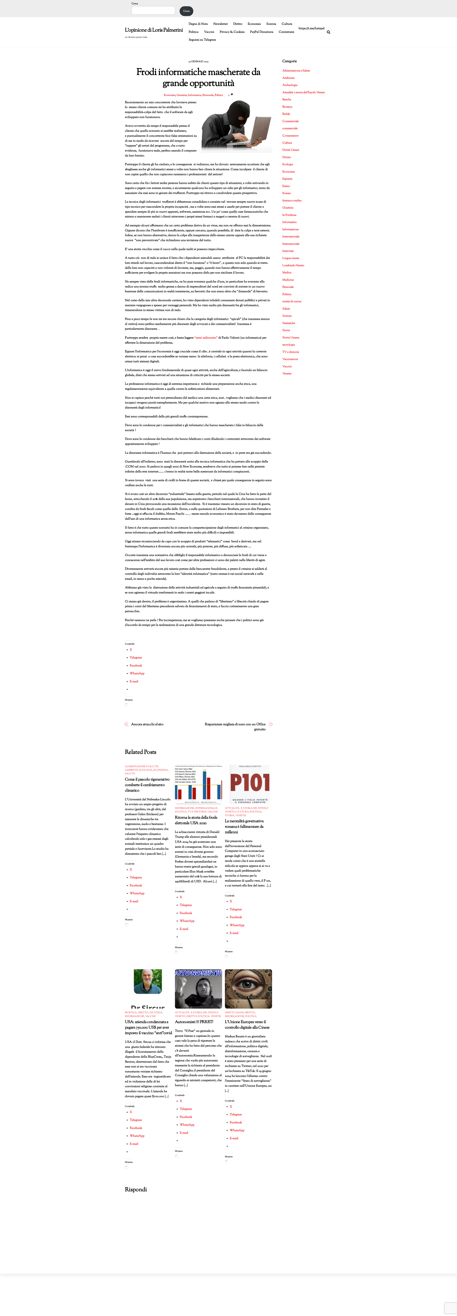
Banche (286, 100)
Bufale (286, 114)
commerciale (290, 129)
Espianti (287, 179)
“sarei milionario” (206, 338)
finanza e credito (292, 201)
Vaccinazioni (290, 359)
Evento (286, 193)
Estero (286, 186)
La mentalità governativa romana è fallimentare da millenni (244, 826)
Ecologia (146, 770)
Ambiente (131, 770)
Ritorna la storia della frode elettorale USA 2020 (196, 820)
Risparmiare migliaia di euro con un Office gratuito (235, 727)
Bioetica (131, 1012)
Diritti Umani (234, 1012)
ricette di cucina (291, 302)
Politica (194, 32)
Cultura (287, 24)
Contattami (286, 32)
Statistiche (288, 323)
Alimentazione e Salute (141, 766)
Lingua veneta (290, 258)
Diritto (237, 24)
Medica (286, 273)
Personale (208, 95)
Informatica (194, 95)
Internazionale (206, 808)
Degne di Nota (198, 24)
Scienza (271, 24)
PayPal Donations (261, 32)
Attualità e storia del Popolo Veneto (303, 93)
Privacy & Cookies (232, 32)
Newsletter (220, 24)
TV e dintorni (197, 811)
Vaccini (209, 32)
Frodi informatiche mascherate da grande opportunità (198, 78)
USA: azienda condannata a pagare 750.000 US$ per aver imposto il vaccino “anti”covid (148, 1027)
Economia (254, 24)
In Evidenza (289, 215)
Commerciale (290, 121)
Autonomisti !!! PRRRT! (194, 1022)
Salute (130, 773)
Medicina (288, 280)
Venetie (241, 815)
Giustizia (182, 95)
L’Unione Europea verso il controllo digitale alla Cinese (247, 1024)
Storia (230, 815)
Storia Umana (290, 338)
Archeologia (289, 85)
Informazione (184, 808)
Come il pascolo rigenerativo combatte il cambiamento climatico (147, 785)
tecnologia (288, 345)
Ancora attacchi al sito (147, 724)
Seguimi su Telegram (202, 40)
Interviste (288, 251)
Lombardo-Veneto (293, 266)
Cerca (135, 4)
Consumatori (290, 136)
